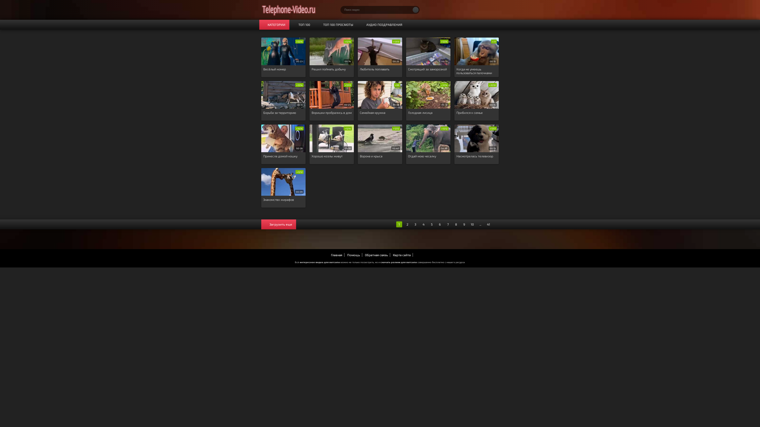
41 (488, 224)
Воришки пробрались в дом (332, 112)
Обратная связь (376, 255)
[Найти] (416, 10)
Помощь (353, 255)
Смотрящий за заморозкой (427, 69)
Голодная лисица (420, 112)
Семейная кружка (372, 112)
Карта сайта (402, 255)
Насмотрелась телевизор (474, 156)
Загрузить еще (281, 224)
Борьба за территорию (279, 112)
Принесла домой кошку (280, 156)
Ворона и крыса (371, 156)
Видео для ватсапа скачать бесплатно (289, 10)
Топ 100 (304, 24)
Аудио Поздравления (384, 24)
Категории (276, 24)
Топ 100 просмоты (338, 24)
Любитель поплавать (375, 69)
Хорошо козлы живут (327, 156)
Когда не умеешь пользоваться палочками (474, 71)
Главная (336, 255)
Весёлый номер (274, 69)
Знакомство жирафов (278, 199)
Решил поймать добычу (329, 69)
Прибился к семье (469, 112)
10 (472, 224)
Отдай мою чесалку (422, 156)
